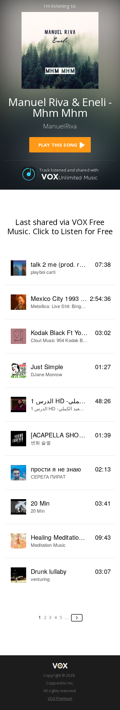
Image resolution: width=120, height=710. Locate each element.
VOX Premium (60, 698)
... (67, 617)
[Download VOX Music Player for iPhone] (60, 50)
